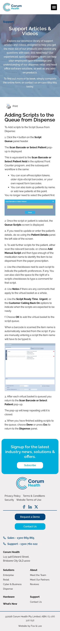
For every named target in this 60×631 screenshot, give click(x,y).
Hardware (9, 596)
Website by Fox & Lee (30, 626)
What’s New (10, 603)
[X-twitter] (36, 507)
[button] (54, 7)
